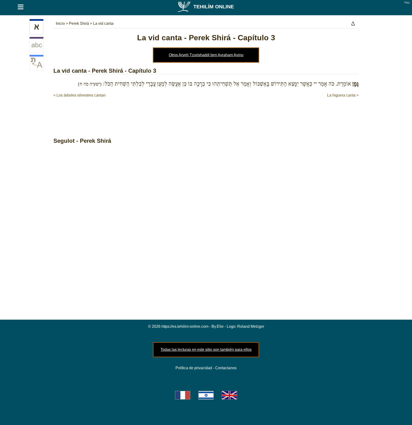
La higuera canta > (343, 95)
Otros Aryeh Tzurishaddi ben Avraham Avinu (206, 55)
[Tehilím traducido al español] (36, 63)
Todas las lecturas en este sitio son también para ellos (206, 350)
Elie (220, 326)
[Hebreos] (36, 28)
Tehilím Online (213, 6)
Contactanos (226, 368)
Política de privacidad (193, 368)
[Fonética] (36, 45)
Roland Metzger (250, 326)
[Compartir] (353, 23)
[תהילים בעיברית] (206, 395)
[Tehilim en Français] (182, 395)
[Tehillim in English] (229, 395)
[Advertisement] (206, 112)
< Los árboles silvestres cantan (79, 95)
